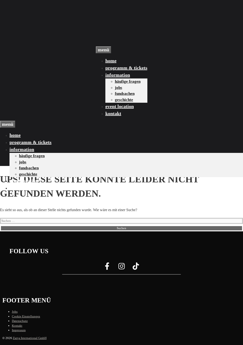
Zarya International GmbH (30, 338)
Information (117, 75)
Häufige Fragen (127, 81)
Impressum (19, 330)
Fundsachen (125, 93)
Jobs (118, 87)
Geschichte (124, 99)
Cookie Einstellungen (26, 316)
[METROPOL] (121, 38)
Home (111, 60)
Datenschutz (20, 321)
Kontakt (113, 113)
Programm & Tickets (126, 67)
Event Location (119, 106)
